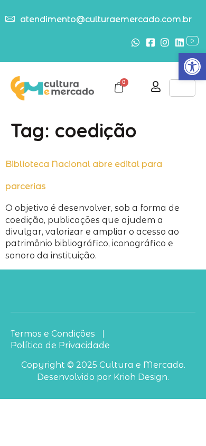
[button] (192, 66)
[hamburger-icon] (182, 88)
